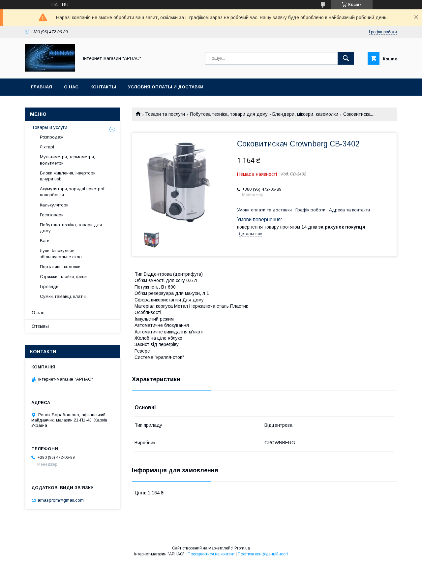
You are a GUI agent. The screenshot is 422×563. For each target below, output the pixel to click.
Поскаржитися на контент (211, 554)
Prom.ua (242, 548)
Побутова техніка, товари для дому (229, 114)
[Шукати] (346, 58)
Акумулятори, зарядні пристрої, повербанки (73, 191)
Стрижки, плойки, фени (63, 276)
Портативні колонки (60, 266)
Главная (41, 86)
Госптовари (52, 214)
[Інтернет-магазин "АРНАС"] (50, 70)
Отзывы (40, 326)
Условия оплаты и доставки (165, 86)
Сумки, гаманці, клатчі (63, 296)
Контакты (103, 86)
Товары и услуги (49, 127)
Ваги (44, 240)
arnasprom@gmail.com (61, 500)
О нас (71, 86)
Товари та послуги (165, 114)
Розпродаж (51, 137)
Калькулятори (54, 205)
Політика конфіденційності (263, 554)
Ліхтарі (47, 146)
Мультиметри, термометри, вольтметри (67, 159)
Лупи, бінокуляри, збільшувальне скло (61, 253)
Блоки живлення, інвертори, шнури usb (68, 176)
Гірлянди (49, 286)
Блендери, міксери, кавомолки (305, 114)
